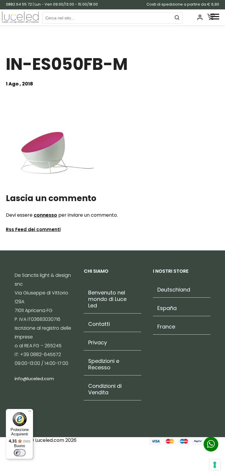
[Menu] (29, 412)
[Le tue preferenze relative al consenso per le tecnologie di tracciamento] (214, 464)
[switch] (19, 452)
